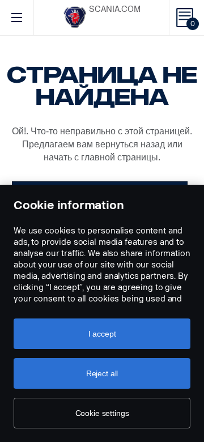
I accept (102, 333)
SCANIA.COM (115, 9)
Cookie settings (102, 413)
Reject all (102, 373)
